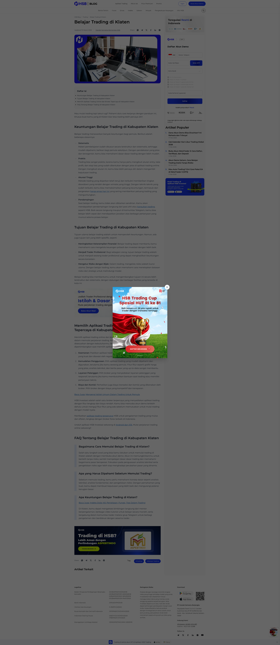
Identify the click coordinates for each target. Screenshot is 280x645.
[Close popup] (167, 287)
